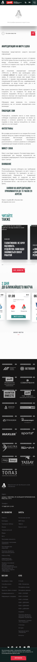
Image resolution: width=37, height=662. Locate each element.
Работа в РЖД (6, 555)
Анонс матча (19, 332)
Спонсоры (21, 625)
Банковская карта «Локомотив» (23, 631)
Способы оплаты (6, 584)
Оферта (20, 524)
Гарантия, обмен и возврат (9, 590)
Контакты (21, 635)
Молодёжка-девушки (24, 590)
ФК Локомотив (7, 513)
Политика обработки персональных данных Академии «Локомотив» (25, 616)
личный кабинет (9, 75)
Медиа (4, 533)
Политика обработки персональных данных (8, 551)
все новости (18, 270)
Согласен (18, 658)
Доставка (4, 587)
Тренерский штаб (7, 530)
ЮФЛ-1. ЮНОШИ (23, 593)
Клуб (20, 576)
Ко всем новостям (11, 33)
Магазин (5, 576)
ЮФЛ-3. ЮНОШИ (23, 599)
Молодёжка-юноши (24, 587)
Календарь (5, 521)
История (20, 628)
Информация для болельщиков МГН (7, 559)
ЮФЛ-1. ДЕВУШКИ (23, 602)
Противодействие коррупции (7, 547)
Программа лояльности (8, 539)
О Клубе (20, 581)
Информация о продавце (9, 596)
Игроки (4, 527)
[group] (15, 242)
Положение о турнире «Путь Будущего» (24, 621)
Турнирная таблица (7, 524)
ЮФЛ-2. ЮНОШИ (23, 596)
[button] (2, 265)
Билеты (21, 513)
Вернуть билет (22, 527)
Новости (4, 517)
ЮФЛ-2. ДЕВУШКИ (23, 605)
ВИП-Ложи (21, 521)
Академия (21, 611)
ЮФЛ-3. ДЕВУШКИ (23, 608)
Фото (3, 536)
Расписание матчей (24, 517)
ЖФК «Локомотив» (23, 584)
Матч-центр (18, 316)
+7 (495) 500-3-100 (8, 506)
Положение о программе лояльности (9, 543)
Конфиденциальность (8, 593)
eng (29, 2)
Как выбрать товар (7, 581)
